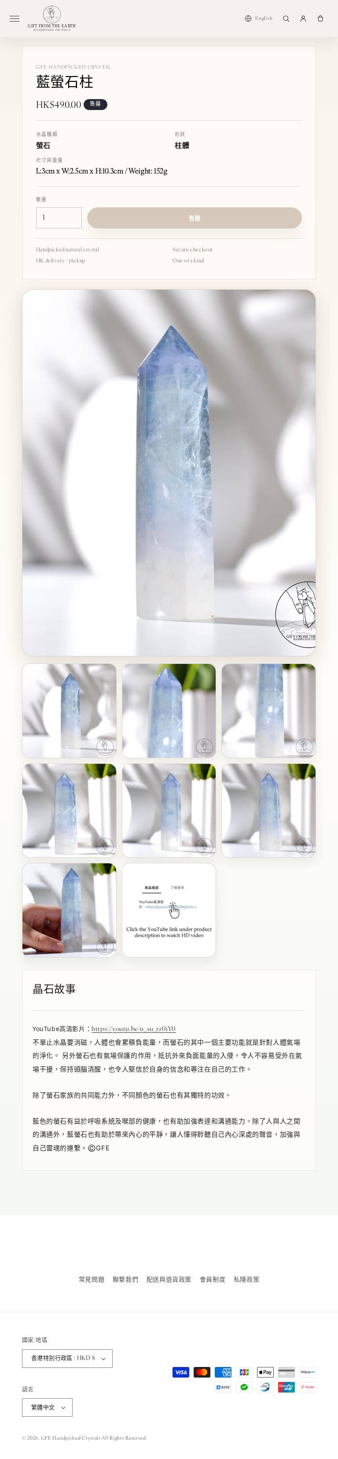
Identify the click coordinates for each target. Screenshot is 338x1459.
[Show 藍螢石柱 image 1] (69, 710)
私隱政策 (246, 1280)
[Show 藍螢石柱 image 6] (268, 810)
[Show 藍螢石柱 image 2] (169, 710)
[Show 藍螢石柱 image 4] (69, 810)
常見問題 (91, 1280)
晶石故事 (54, 990)
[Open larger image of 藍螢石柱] (169, 473)
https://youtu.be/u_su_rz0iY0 (134, 1029)
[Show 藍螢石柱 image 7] (69, 910)
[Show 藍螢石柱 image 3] (268, 710)
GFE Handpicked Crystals (71, 1438)
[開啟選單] (18, 18)
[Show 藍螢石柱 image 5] (169, 810)
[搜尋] (286, 18)
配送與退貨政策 (169, 1280)
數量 (41, 200)
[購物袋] (320, 18)
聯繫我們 (125, 1280)
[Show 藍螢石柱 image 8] (169, 910)
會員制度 (212, 1280)
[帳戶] (303, 18)
